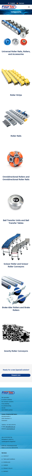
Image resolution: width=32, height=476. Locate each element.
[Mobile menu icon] (28, 7)
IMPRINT (5, 471)
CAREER (5, 465)
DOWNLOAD (6, 462)
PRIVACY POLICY (8, 468)
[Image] (16, 34)
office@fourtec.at (10, 426)
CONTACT (6, 456)
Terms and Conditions (9, 459)
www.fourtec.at (10, 429)
